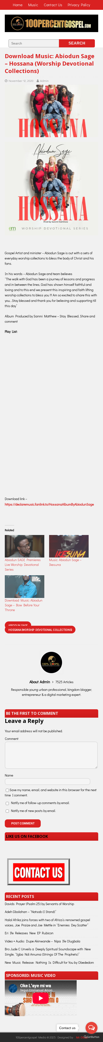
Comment (11, 738)
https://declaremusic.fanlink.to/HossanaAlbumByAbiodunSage (49, 504)
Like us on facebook (27, 836)
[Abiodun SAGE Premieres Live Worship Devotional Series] (24, 546)
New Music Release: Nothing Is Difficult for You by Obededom (49, 962)
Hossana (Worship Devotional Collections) (40, 629)
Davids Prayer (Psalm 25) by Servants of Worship (39, 903)
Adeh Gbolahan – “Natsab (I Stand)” (30, 911)
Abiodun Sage (18, 625)
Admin (44, 81)
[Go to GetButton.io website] (91, 1037)
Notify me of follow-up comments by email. (40, 802)
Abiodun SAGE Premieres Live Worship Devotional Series (23, 565)
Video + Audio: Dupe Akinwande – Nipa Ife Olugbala (42, 941)
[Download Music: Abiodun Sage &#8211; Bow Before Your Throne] (24, 586)
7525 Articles (64, 682)
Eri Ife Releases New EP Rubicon (29, 933)
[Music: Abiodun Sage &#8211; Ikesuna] (69, 546)
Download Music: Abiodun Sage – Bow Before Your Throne (23, 605)
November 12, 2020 (21, 81)
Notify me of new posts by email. (33, 810)
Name (9, 775)
